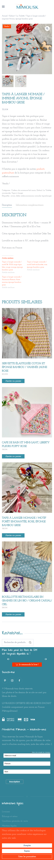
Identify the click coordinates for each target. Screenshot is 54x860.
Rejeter (27, 851)
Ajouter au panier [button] (13, 381)
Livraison (6, 812)
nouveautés (6, 193)
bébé (18, 196)
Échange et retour (9, 816)
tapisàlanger (47, 196)
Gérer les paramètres (27, 857)
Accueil (5, 16)
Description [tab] (7, 205)
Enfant (12, 16)
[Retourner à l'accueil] (27, 6)
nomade (37, 196)
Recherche (30, 642)
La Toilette (20, 16)
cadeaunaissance (27, 196)
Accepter (27, 845)
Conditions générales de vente (15, 821)
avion (13, 196)
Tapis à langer (17, 193)
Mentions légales (9, 826)
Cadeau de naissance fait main (23, 190)
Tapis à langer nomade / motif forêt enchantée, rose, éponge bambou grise (37, 264)
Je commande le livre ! (28, 665)
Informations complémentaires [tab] (29, 205)
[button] (3, 6)
